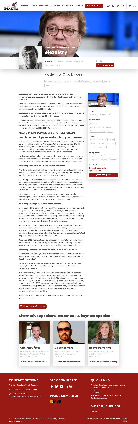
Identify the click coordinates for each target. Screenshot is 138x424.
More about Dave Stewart (68, 361)
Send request (95, 5)
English (92, 156)
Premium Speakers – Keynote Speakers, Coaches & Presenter (108, 386)
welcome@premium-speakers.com (26, 396)
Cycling (68, 81)
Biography (50, 61)
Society (107, 81)
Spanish (113, 160)
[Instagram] (71, 386)
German (108, 156)
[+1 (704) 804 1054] (108, 5)
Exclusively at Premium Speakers (100, 127)
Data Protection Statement (110, 419)
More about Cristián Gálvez (35, 361)
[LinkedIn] (66, 386)
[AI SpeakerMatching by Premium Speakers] (118, 5)
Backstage (67, 5)
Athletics (48, 81)
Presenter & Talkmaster (97, 131)
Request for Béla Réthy (34, 306)
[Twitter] (57, 386)
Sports (110, 131)
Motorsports (97, 81)
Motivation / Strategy (82, 81)
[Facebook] (52, 386)
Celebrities (93, 123)
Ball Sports (58, 81)
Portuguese (103, 160)
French (100, 156)
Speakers (24, 5)
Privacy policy (92, 419)
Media (60, 61)
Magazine (55, 5)
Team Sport (49, 85)
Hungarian (93, 160)
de (134, 5)
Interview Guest (105, 115)
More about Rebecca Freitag (104, 361)
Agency (79, 5)
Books (69, 61)
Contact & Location (99, 398)
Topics (34, 5)
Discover (44, 5)
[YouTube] (61, 386)
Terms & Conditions (124, 420)
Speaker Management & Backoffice (106, 395)
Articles (78, 61)
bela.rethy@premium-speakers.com (98, 169)
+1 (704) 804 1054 (19, 393)
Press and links (52, 65)
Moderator (93, 115)
